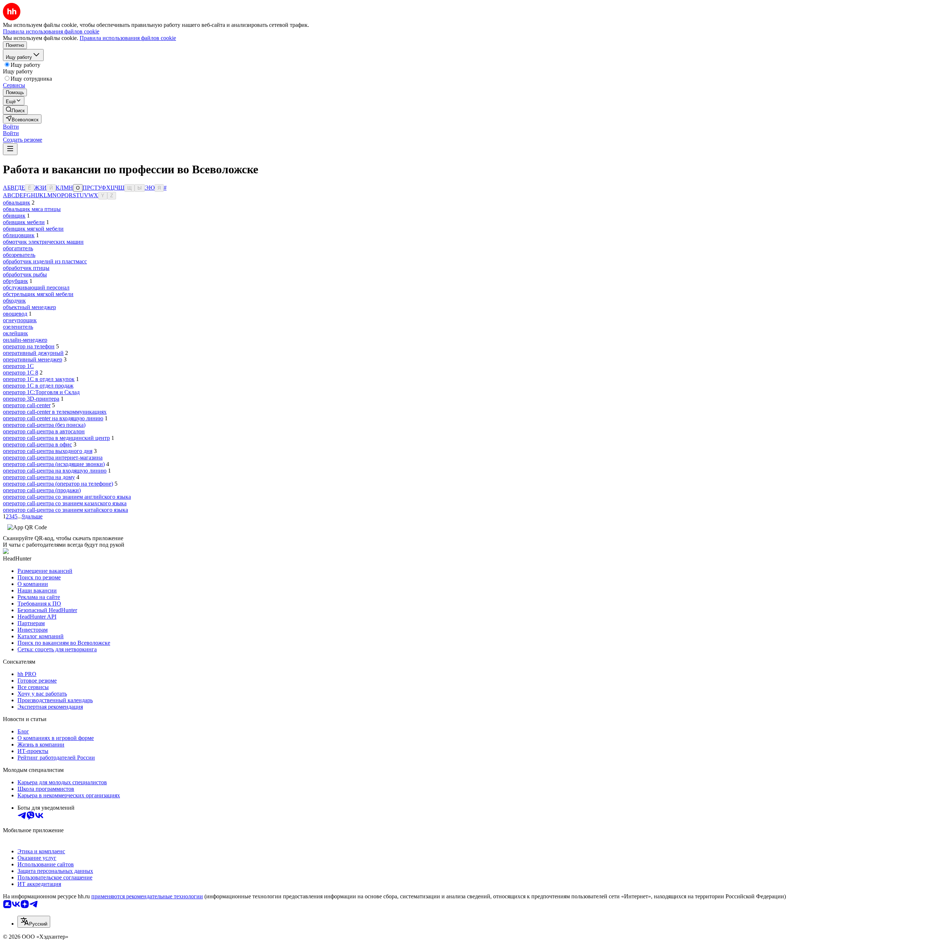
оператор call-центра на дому (39, 477)
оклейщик (15, 333)
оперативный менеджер (32, 359)
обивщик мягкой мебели (33, 229)
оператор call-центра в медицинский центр (56, 438)
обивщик (14, 216)
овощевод (15, 314)
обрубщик (15, 281)
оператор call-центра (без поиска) (44, 425)
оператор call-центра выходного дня (47, 451)
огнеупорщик (20, 320)
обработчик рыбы (25, 274)
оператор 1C (18, 366)
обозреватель (19, 255)
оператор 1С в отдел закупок (39, 379)
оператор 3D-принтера (31, 399)
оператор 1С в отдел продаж (38, 386)
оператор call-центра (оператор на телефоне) (58, 484)
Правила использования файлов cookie (128, 38)
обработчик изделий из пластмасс (45, 261)
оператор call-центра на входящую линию (55, 471)
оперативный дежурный (33, 353)
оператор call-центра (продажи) (42, 490)
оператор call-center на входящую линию (53, 418)
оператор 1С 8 (20, 372)
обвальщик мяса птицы (32, 209)
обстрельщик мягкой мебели (38, 294)
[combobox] (33, 922)
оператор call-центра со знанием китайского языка (65, 510)
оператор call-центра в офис (37, 444)
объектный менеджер (29, 307)
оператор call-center (27, 405)
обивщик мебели (24, 222)
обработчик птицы (26, 268)
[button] (11, 127)
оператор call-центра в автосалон (44, 431)
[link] (15, 109)
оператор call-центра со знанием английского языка (67, 497)
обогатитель (18, 248)
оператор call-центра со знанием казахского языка (65, 503)
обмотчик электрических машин (43, 242)
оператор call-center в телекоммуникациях (55, 412)
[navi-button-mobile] (10, 149)
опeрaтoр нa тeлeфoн (29, 346)
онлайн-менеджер (25, 340)
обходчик (14, 301)
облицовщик (19, 235)
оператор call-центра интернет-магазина (53, 457)
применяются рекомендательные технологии (147, 896)
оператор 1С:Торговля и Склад (41, 392)
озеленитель (18, 327)
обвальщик (16, 202)
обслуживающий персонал (36, 287)
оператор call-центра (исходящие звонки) (54, 464)
